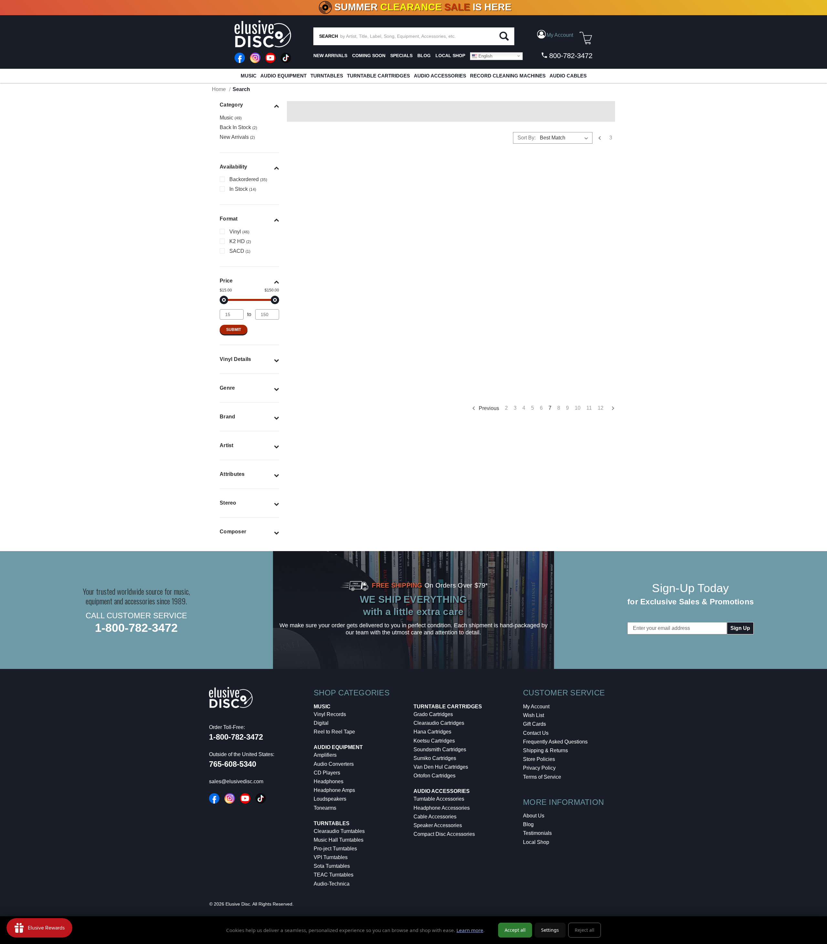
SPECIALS (401, 55)
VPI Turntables (331, 857)
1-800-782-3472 (136, 627)
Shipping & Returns (545, 750)
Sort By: (527, 137)
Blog (528, 824)
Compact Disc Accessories (444, 834)
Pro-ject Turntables (335, 848)
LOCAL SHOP (450, 55)
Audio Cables (568, 75)
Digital (321, 723)
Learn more (469, 930)
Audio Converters (334, 764)
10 (578, 408)
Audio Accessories (440, 75)
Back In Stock (238, 127)
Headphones (328, 781)
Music (248, 75)
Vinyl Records (330, 714)
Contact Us (536, 733)
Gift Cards (534, 724)
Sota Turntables (332, 866)
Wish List (533, 715)
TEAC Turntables (333, 874)
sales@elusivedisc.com (236, 781)
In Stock (242, 189)
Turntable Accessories (439, 799)
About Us (533, 815)
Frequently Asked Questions (555, 741)
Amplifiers (325, 755)
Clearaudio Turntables (339, 831)
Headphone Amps (334, 790)
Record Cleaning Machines (508, 75)
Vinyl (239, 231)
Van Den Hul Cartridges (441, 767)
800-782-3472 (569, 56)
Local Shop (536, 842)
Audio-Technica (332, 884)
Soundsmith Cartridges (440, 749)
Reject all (584, 930)
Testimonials (537, 833)
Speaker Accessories (438, 825)
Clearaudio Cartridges (439, 723)
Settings (550, 930)
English (484, 55)
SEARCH (328, 36)
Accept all (515, 930)
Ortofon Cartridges (434, 775)
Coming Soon (368, 55)
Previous (488, 408)
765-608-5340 (232, 764)
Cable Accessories (435, 816)
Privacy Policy (539, 768)
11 (589, 408)
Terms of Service (542, 777)
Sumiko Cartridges (435, 758)
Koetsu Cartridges (434, 741)
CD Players (327, 772)
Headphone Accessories (442, 808)
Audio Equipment (283, 75)
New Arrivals (330, 55)
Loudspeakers (330, 799)
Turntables (326, 75)
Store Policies (539, 759)
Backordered (248, 179)
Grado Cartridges (433, 714)
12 (600, 408)
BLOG (424, 55)
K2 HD (240, 241)
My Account (536, 706)
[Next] (611, 408)
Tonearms (325, 808)
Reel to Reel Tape (334, 731)
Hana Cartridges (432, 731)
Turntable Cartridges (378, 75)
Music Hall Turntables (338, 840)
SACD (239, 251)
